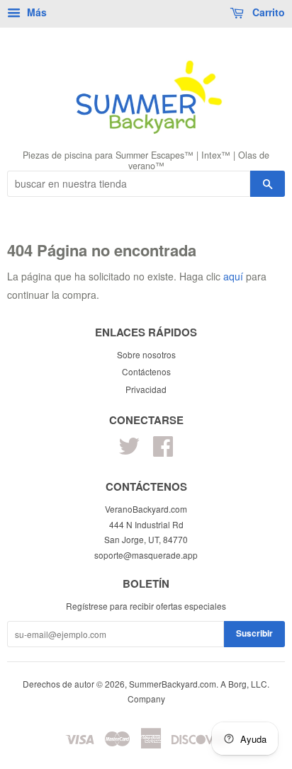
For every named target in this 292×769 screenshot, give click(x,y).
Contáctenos (146, 371)
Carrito (267, 12)
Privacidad (146, 389)
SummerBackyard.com (172, 684)
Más (35, 12)
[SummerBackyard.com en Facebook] (163, 451)
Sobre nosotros (146, 354)
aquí (233, 276)
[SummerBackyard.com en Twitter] (129, 451)
